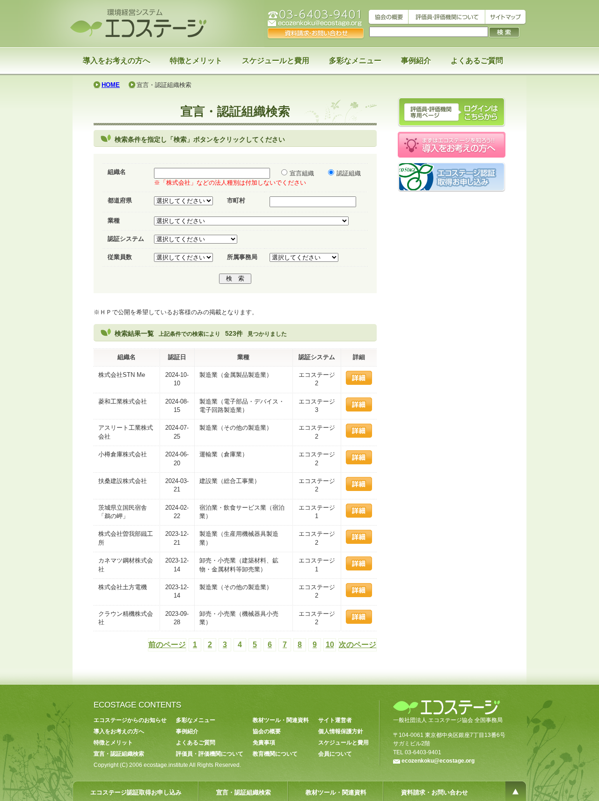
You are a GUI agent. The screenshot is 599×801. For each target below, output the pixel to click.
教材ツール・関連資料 (281, 720)
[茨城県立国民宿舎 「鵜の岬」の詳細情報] (359, 515)
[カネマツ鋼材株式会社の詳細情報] (359, 568)
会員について (335, 753)
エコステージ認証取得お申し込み (136, 792)
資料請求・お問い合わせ (434, 792)
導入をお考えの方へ (116, 61)
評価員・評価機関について (209, 753)
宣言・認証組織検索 (119, 753)
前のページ (167, 645)
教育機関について (275, 753)
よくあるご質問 (477, 61)
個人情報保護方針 (340, 731)
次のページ (357, 645)
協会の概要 (267, 731)
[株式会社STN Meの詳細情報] (359, 382)
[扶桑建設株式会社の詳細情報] (359, 488)
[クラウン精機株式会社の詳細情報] (359, 621)
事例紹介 (416, 61)
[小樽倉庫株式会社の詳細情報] (359, 462)
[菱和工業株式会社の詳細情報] (359, 409)
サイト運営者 (335, 720)
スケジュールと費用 (275, 61)
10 (330, 645)
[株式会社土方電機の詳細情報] (359, 595)
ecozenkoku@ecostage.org (438, 761)
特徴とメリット (196, 61)
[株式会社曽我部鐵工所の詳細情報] (359, 541)
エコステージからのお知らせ (130, 720)
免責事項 (264, 742)
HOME (111, 84)
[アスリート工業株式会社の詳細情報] (359, 435)
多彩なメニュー (355, 61)
